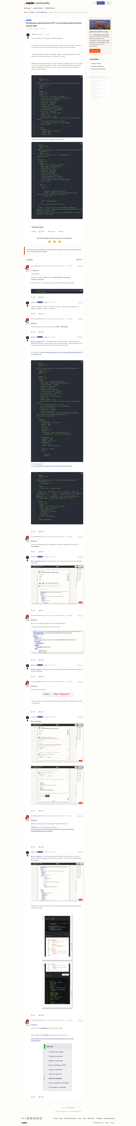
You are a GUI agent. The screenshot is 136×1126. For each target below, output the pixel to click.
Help (60, 1118)
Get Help (27, 8)
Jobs (84, 1118)
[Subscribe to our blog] (34, 1118)
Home (25, 12)
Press (79, 1118)
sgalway (33, 34)
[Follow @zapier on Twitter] (37, 1118)
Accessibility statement (74, 1111)
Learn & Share (37, 8)
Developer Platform (70, 1118)
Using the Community (97, 66)
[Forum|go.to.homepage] (37, 3)
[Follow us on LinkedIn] (31, 1118)
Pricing (55, 1118)
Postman (44, 1028)
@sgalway (36, 270)
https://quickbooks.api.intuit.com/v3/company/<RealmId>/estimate (52, 466)
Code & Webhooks (41, 12)
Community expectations (98, 69)
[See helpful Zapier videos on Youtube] (40, 1118)
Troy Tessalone (35, 266)
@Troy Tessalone (36, 341)
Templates (99, 1118)
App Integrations (109, 1118)
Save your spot (95, 50)
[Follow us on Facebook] (28, 1118)
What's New (50, 8)
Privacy (112, 1122)
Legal (107, 1122)
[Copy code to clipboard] (81, 77)
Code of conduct (96, 63)
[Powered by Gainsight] (68, 1108)
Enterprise (91, 1118)
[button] (101, 3)
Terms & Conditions (60, 1111)
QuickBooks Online (37, 227)
